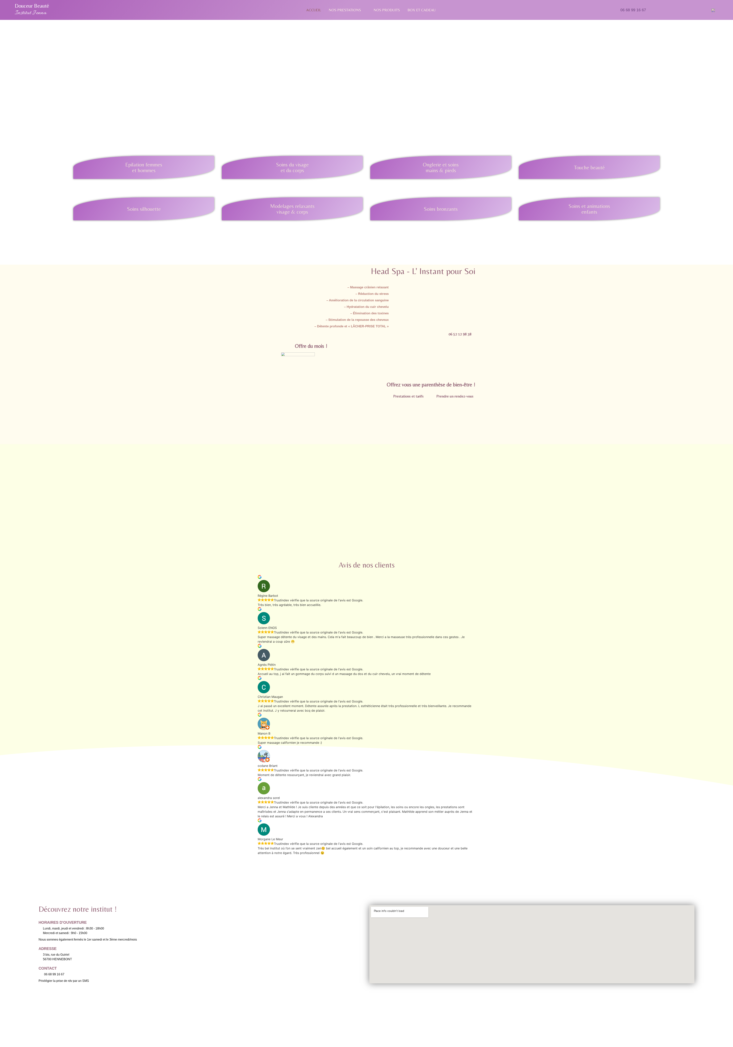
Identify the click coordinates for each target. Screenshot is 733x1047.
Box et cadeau (422, 10)
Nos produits (387, 10)
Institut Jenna (31, 13)
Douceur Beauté (32, 6)
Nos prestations (345, 10)
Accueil (313, 10)
